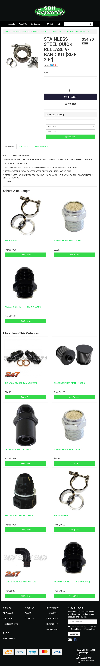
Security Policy (52, 629)
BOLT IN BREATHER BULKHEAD (19, 515)
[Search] (90, 24)
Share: (47, 65)
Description (9, 146)
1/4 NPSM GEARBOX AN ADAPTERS (21, 383)
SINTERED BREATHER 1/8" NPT (68, 240)
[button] (70, 104)
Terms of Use (52, 613)
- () (51, 24)
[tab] (10, 146)
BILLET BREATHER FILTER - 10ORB (69, 383)
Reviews (38, 146)
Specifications (24, 146)
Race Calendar (9, 638)
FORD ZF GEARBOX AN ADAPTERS (20, 582)
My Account (8, 613)
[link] (75, 640)
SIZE (46, 73)
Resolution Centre (10, 624)
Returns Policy (52, 624)
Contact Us (35, 24)
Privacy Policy (52, 618)
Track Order (8, 618)
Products (11, 24)
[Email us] (70, 640)
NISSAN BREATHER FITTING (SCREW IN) (23, 307)
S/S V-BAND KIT (12, 240)
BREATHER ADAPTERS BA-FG (18, 449)
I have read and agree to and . (83, 627)
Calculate (71, 137)
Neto (78, 662)
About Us (23, 24)
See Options (26, 255)
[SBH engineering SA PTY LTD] (50, 10)
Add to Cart (71, 97)
